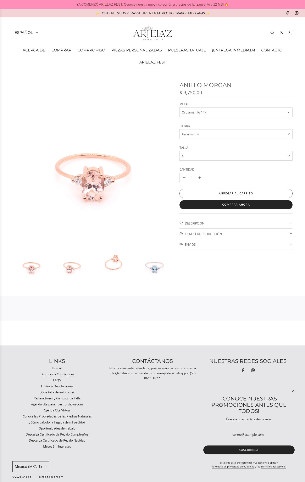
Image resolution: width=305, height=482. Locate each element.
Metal (184, 104)
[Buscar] (272, 32)
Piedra (184, 126)
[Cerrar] (293, 390)
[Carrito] (290, 32)
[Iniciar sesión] (281, 32)
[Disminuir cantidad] (184, 177)
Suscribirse (249, 450)
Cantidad (186, 169)
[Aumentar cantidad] (199, 177)
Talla (183, 147)
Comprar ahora (236, 204)
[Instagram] (296, 13)
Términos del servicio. (273, 466)
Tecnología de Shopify (50, 476)
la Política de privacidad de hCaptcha (233, 466)
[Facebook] (287, 13)
